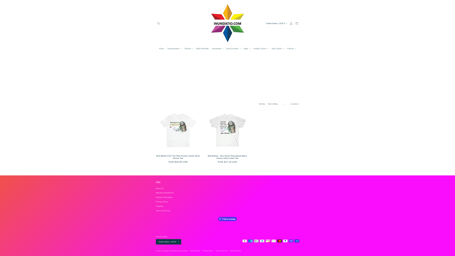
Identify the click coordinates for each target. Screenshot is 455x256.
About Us (160, 188)
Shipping (159, 206)
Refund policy (195, 251)
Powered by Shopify (180, 251)
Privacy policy (208, 251)
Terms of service (222, 251)
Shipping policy (235, 251)
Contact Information (164, 197)
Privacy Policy (162, 202)
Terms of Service (163, 211)
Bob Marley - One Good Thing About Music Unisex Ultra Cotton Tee (227, 157)
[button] (159, 23)
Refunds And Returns (165, 193)
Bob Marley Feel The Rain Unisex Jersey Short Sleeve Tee (178, 157)
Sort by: (262, 104)
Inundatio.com (167, 251)
